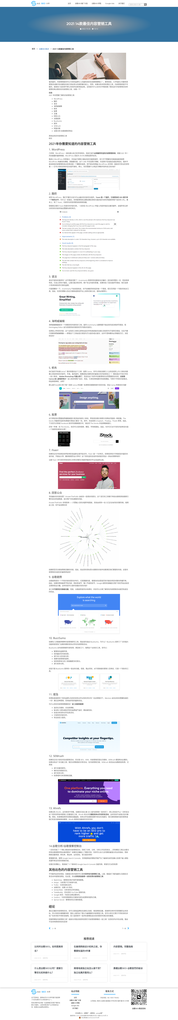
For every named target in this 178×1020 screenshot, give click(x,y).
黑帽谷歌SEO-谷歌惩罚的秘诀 (128, 968)
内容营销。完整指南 (123, 946)
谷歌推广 (86, 1013)
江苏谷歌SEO (79, 1013)
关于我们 (121, 3)
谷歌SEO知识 (44, 49)
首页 (33, 49)
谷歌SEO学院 (96, 3)
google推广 (99, 1013)
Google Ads (109, 3)
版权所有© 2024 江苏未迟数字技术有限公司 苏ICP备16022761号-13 (89, 1015)
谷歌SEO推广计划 (81, 3)
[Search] (145, 4)
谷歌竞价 (92, 1013)
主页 (69, 3)
